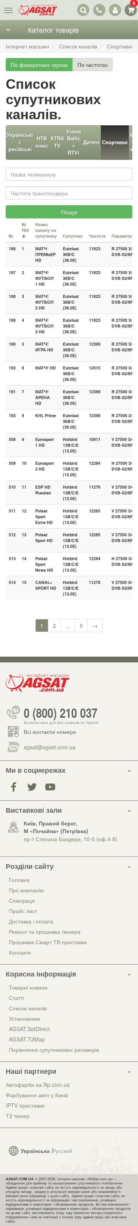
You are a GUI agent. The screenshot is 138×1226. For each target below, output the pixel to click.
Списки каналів (28, 1008)
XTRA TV (57, 142)
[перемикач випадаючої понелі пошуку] (83, 10)
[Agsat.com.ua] (37, 10)
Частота (97, 236)
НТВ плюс (41, 142)
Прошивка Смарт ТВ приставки (48, 942)
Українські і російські (20, 142)
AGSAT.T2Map (27, 1039)
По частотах (92, 64)
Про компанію (26, 890)
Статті (16, 997)
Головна (19, 879)
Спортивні (115, 142)
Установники (24, 1018)
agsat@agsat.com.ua (50, 747)
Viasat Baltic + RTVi (73, 142)
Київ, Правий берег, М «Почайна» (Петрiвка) (56, 827)
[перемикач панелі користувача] (115, 10)
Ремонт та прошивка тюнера (44, 931)
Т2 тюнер (18, 1116)
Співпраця (22, 900)
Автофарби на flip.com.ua (38, 1084)
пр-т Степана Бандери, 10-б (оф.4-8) (70, 839)
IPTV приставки (25, 1105)
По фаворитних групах (39, 64)
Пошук (69, 212)
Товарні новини (28, 987)
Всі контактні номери (50, 731)
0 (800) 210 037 (60, 712)
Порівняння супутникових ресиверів (54, 1049)
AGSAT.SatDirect (29, 1029)
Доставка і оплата (31, 921)
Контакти (20, 952)
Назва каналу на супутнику (46, 230)
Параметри (123, 236)
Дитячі (91, 142)
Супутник (73, 236)
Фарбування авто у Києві (37, 1095)
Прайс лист (23, 911)
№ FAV (25, 227)
